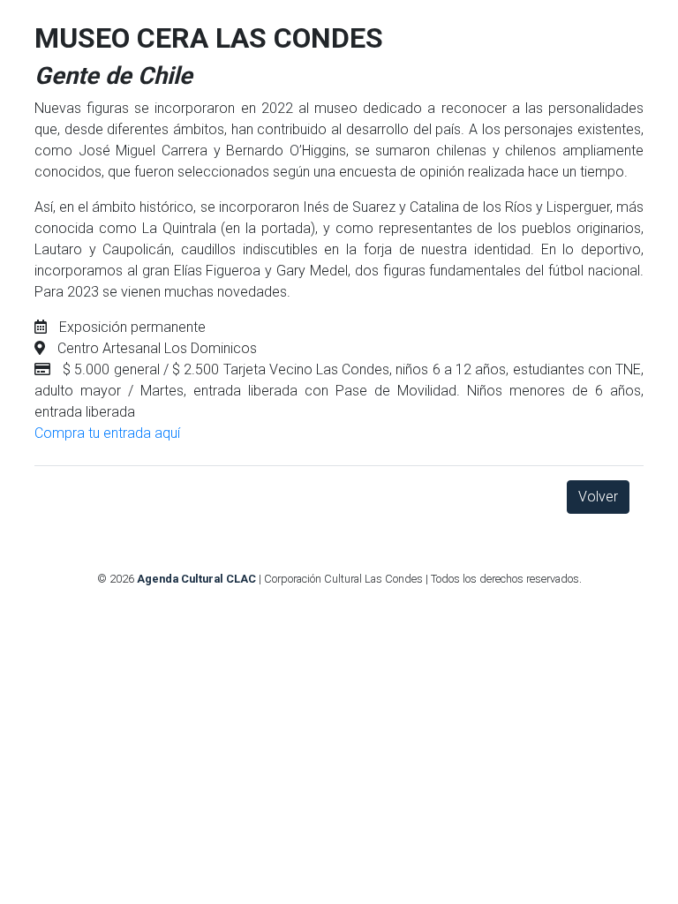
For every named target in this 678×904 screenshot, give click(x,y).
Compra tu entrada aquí (107, 433)
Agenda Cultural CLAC (196, 578)
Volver (598, 496)
